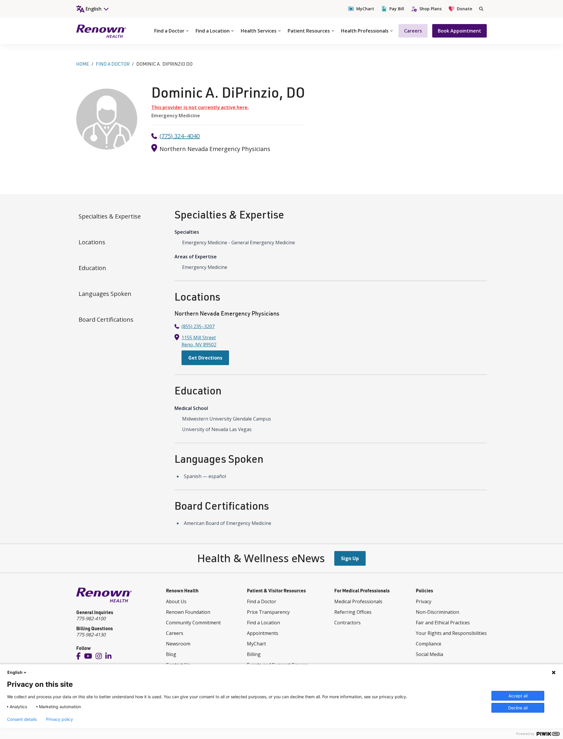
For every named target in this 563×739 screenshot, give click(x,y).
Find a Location (213, 31)
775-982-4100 (91, 618)
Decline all (518, 707)
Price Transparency (268, 612)
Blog (171, 654)
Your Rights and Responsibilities (451, 633)
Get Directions (205, 358)
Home (82, 64)
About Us (176, 601)
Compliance (428, 643)
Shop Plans (430, 8)
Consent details (22, 719)
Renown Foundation (188, 612)
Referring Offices (353, 612)
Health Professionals (365, 31)
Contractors (347, 622)
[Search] (481, 9)
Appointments (262, 633)
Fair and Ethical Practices (443, 622)
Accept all (518, 695)
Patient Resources (309, 31)
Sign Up (350, 558)
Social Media (429, 654)
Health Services (259, 31)
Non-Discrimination (437, 612)
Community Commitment (193, 622)
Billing (254, 654)
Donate (464, 8)
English (15, 672)
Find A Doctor (113, 64)
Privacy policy (59, 719)
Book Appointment (459, 31)
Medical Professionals (358, 601)
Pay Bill (396, 8)
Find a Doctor (169, 31)
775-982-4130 (91, 634)
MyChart (365, 8)
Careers (413, 31)
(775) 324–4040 (180, 136)
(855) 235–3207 (198, 326)
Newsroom (178, 643)
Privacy (423, 601)
